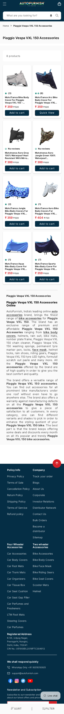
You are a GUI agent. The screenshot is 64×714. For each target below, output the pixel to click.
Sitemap (37, 537)
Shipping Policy (16, 501)
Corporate (39, 495)
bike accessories (30, 318)
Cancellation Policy (18, 488)
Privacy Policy (15, 476)
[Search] (57, 15)
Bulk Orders (40, 520)
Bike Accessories (43, 553)
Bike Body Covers (43, 559)
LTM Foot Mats (16, 614)
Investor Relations (43, 501)
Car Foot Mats (15, 566)
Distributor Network (44, 507)
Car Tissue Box (16, 584)
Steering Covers (16, 620)
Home (6, 25)
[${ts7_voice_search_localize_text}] (51, 15)
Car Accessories (16, 553)
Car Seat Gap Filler (18, 597)
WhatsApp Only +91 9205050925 (29, 667)
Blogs (36, 482)
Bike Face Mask (42, 566)
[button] (5, 4)
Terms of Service (17, 507)
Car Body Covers (17, 559)
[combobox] (32, 16)
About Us (38, 488)
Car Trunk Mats (16, 572)
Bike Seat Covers (43, 578)
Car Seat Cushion (17, 591)
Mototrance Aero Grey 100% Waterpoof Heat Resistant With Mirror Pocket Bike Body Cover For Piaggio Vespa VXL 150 (17, 155)
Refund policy (15, 513)
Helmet (37, 591)
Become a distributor (39, 528)
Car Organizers (16, 578)
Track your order (43, 476)
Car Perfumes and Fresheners (18, 606)
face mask (39, 349)
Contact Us (39, 513)
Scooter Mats (41, 584)
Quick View (47, 112)
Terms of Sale (15, 482)
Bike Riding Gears (43, 572)
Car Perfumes (15, 627)
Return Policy (15, 495)
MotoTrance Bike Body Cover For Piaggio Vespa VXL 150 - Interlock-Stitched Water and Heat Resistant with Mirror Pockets (17, 100)
